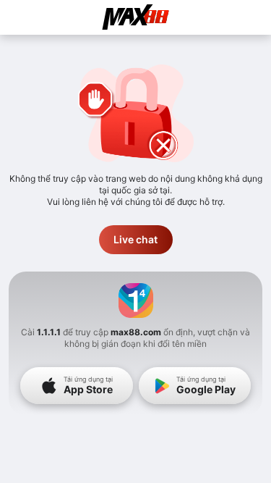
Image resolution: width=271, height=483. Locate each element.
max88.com (136, 332)
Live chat (135, 239)
